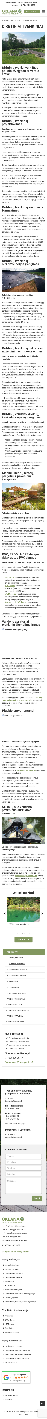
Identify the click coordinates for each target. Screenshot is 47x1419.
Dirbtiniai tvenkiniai (17, 964)
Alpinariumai (13, 981)
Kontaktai (8, 1399)
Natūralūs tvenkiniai (16, 958)
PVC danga (9, 1316)
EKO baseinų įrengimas (13, 1346)
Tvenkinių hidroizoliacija (18, 1010)
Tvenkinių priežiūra (15, 1022)
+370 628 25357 (27, 5)
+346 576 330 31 (12, 1116)
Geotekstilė (9, 1328)
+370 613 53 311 (12, 1109)
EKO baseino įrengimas (18, 924)
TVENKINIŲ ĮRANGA (14, 1005)
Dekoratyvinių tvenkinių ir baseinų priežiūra (21, 1302)
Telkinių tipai (12, 952)
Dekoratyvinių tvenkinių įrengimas (17, 1350)
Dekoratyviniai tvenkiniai (18, 970)
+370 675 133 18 (12, 1119)
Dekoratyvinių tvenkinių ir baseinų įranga (20, 1294)
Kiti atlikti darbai (11, 1363)
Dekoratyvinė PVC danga (15, 602)
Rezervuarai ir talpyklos (17, 993)
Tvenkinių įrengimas (16, 999)
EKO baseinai (14, 987)
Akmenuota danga (12, 1332)
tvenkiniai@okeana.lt (13, 1101)
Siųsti (37, 1198)
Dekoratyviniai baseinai (17, 975)
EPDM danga (9, 1320)
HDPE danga (9, 1324)
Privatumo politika (11, 1395)
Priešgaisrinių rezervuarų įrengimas (18, 1354)
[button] (5, 913)
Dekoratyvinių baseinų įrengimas (17, 1358)
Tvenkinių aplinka (15, 1016)
